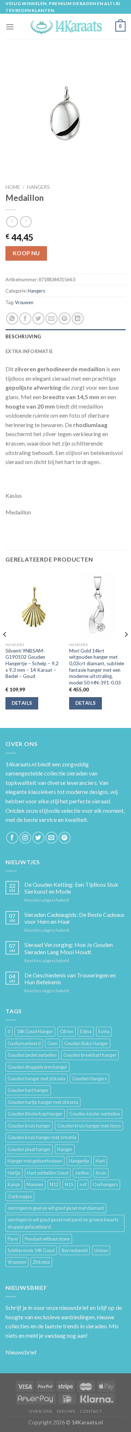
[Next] (126, 648)
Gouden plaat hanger (29, 1149)
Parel (13, 1239)
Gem (52, 1043)
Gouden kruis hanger (29, 1126)
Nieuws (66, 1411)
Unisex (101, 1250)
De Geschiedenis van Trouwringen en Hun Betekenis (70, 978)
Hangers (38, 187)
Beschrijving (23, 336)
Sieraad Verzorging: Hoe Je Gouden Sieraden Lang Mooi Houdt (68, 948)
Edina (86, 1031)
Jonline (82, 1173)
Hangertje (79, 1161)
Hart (100, 1161)
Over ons (40, 1411)
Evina (104, 1031)
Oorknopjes (20, 1196)
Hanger (64, 1149)
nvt (83, 1184)
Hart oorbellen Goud (47, 1173)
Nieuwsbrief (21, 1352)
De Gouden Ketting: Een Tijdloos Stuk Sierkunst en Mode (71, 888)
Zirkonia (41, 1262)
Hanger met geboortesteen (35, 1161)
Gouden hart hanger (28, 1090)
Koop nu (26, 253)
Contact (91, 1411)
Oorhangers (105, 1184)
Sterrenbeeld (74, 1250)
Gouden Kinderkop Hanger (35, 1114)
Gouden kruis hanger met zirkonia (42, 1137)
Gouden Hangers (89, 1078)
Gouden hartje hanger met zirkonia (43, 1102)
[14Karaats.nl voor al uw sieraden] (65, 26)
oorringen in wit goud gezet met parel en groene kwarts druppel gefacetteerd (63, 1223)
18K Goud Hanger (35, 1031)
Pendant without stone (47, 1239)
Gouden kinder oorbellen (94, 1114)
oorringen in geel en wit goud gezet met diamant (56, 1208)
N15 (69, 1184)
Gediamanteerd (24, 1043)
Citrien (67, 1031)
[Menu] (9, 27)
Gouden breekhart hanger (89, 1055)
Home (12, 187)
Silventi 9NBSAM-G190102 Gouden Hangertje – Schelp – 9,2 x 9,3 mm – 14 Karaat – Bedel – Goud (32, 663)
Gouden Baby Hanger (86, 1043)
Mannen (35, 1184)
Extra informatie (29, 351)
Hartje (14, 1173)
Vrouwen (24, 302)
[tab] (65, 336)
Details (22, 703)
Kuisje (14, 1184)
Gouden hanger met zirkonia (37, 1078)
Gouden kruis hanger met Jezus (89, 1126)
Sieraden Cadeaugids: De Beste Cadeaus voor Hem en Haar (74, 918)
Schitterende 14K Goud (31, 1250)
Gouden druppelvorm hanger (37, 1067)
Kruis (101, 1173)
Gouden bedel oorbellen (32, 1055)
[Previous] (5, 648)
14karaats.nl (20, 764)
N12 (54, 1184)
